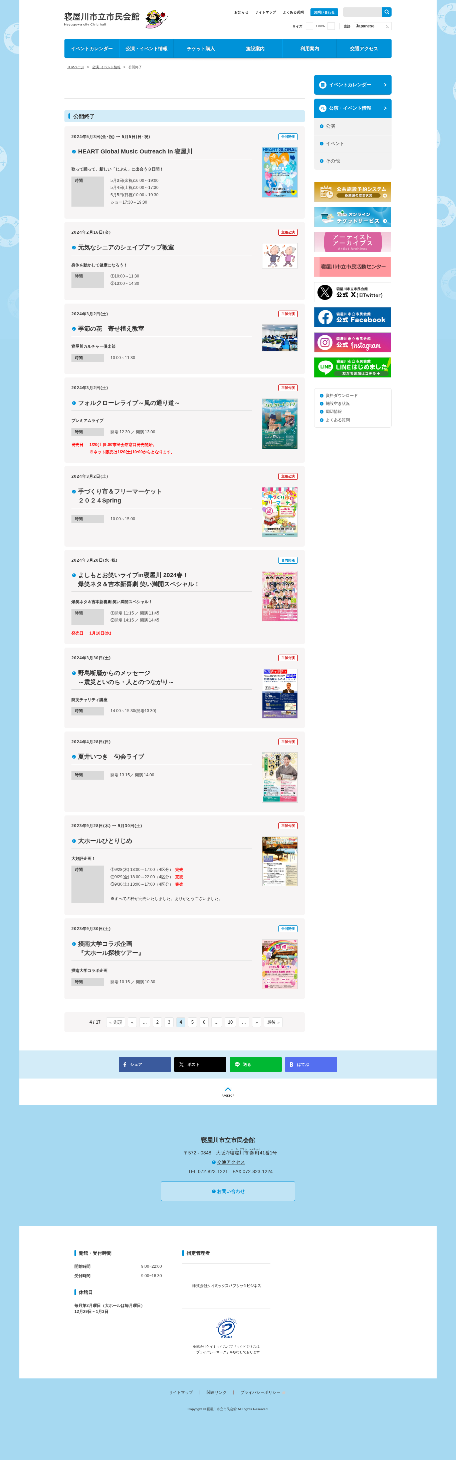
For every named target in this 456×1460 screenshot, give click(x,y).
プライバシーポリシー (260, 1392)
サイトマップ (265, 12)
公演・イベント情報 (147, 48)
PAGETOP (228, 1092)
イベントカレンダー (92, 48)
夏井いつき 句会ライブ (111, 756)
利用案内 (309, 48)
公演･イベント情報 (106, 67)
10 (230, 1022)
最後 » (273, 1022)
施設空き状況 (338, 403)
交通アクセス (364, 48)
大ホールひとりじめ (105, 840)
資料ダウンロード (342, 395)
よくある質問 (293, 12)
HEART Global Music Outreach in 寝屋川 (135, 151)
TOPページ (75, 67)
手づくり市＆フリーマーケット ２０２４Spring (123, 496)
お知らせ (241, 12)
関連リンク (217, 1392)
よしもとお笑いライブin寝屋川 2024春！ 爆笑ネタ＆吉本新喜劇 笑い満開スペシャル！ (139, 579)
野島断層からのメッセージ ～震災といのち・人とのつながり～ (126, 677)
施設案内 (255, 48)
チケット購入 (201, 48)
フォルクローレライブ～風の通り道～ (129, 403)
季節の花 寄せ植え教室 (111, 328)
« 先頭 (115, 1022)
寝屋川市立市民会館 (116, 19)
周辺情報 (334, 411)
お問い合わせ (324, 12)
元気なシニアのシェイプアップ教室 (126, 247)
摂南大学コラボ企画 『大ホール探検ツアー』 (111, 948)
